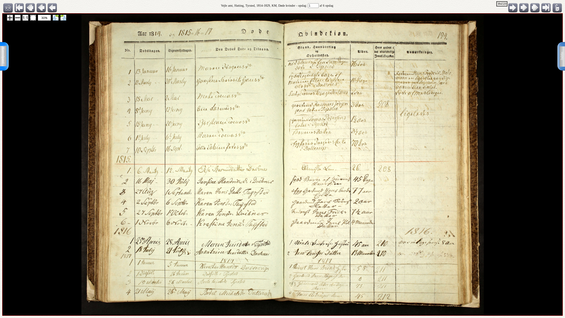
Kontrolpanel (3, 55)
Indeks (561, 56)
